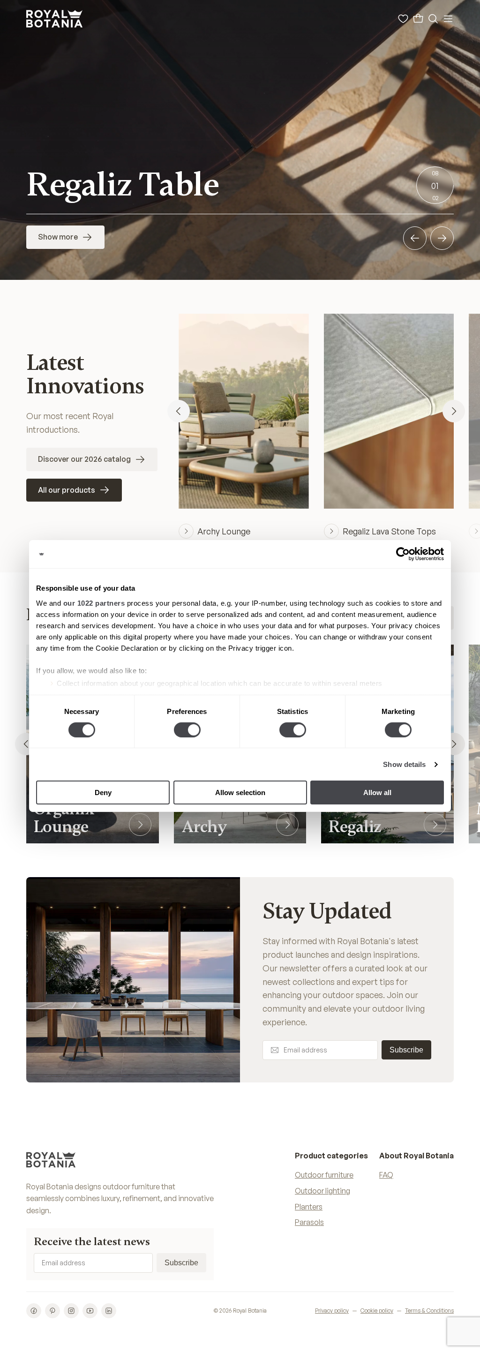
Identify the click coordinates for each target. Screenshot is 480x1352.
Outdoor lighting (322, 1190)
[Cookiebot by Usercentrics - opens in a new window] (403, 554)
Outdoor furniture (324, 1174)
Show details (404, 764)
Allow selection (240, 792)
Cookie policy (376, 1310)
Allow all (377, 792)
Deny (103, 792)
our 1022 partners (94, 603)
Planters (308, 1206)
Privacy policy (332, 1310)
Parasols (309, 1222)
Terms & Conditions (429, 1310)
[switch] (187, 729)
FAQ (386, 1174)
